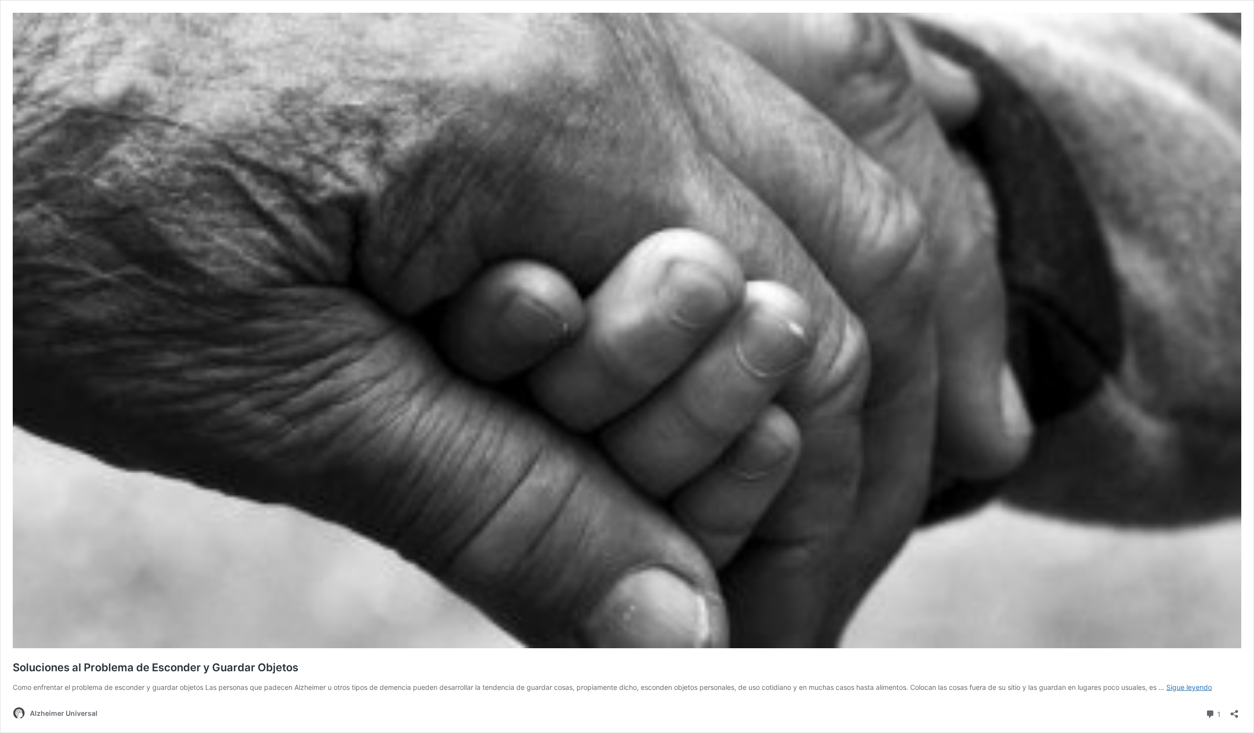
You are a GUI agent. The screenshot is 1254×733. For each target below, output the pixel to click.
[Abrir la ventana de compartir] (1234, 710)
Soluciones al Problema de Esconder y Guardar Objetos (155, 667)
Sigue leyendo (1189, 687)
